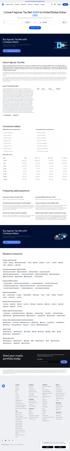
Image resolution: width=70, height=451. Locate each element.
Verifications (45, 406)
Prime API (44, 419)
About (16, 386)
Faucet (43, 413)
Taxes (16, 436)
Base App (31, 388)
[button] (17, 4)
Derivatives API (45, 420)
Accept (60, 447)
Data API (44, 405)
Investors (17, 396)
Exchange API (45, 415)
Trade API (44, 399)
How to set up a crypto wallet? (20, 432)
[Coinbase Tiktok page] (12, 440)
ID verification (59, 391)
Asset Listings (32, 400)
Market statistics (19, 416)
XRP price (58, 409)
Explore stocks (18, 414)
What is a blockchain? (20, 430)
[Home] (3, 4)
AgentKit (44, 410)
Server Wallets (45, 389)
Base (43, 388)
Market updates (18, 424)
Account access (59, 396)
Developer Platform (46, 386)
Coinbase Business (33, 402)
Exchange (31, 413)
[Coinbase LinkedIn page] (5, 440)
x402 (43, 398)
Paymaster (44, 401)
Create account (59, 389)
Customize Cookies (62, 443)
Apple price (58, 415)
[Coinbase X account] (2, 440)
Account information (60, 393)
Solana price (58, 407)
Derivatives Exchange (33, 417)
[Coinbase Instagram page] (9, 440)
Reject (47, 447)
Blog (16, 391)
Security (17, 395)
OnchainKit (44, 403)
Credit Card (31, 393)
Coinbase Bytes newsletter (21, 417)
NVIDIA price (58, 413)
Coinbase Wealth (32, 391)
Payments (31, 404)
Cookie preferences (19, 403)
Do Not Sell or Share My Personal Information (20, 406)
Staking (30, 412)
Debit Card (31, 395)
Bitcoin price (58, 404)
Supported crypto (60, 398)
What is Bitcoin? (18, 426)
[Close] (67, 442)
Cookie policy (18, 402)
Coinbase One (32, 389)
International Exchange (34, 415)
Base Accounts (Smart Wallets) (47, 394)
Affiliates (17, 389)
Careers (17, 388)
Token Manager (32, 406)
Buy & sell (31, 386)
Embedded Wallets (46, 391)
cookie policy (47, 442)
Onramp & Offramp (46, 396)
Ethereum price (59, 406)
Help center (58, 386)
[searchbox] (64, 22)
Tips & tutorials (18, 421)
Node (43, 408)
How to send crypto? (19, 434)
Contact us (58, 388)
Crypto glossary (18, 423)
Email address (39, 359)
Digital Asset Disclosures (21, 408)
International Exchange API (48, 417)
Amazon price (59, 419)
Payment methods (60, 395)
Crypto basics (18, 419)
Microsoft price (59, 417)
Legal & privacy (18, 400)
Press (16, 393)
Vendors (17, 398)
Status (57, 400)
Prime (30, 410)
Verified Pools (32, 419)
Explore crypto (18, 412)
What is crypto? (18, 428)
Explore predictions (33, 396)
